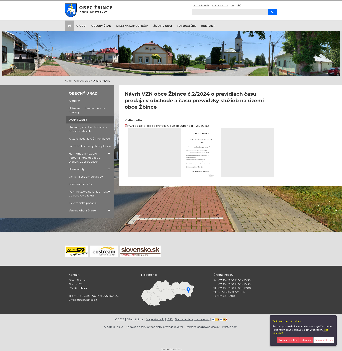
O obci (81, 25)
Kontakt (208, 25)
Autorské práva (113, 327)
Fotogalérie (186, 25)
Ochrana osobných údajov (86, 176)
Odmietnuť (306, 340)
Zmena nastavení (324, 340)
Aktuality (74, 100)
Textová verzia (201, 5)
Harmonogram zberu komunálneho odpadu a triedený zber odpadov (84, 157)
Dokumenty (76, 169)
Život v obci (162, 25)
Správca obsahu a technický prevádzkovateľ (154, 327)
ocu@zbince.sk (87, 299)
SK (239, 5)
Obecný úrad (101, 25)
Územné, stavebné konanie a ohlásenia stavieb (88, 129)
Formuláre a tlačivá (81, 184)
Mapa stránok (220, 5)
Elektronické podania (83, 203)
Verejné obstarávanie (82, 210)
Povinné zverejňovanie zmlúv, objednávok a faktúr (88, 193)
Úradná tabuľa (101, 80)
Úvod (68, 80)
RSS (232, 5)
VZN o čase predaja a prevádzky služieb (153, 125)
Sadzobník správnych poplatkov (90, 146)
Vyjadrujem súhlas (287, 340)
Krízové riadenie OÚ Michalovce (89, 138)
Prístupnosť (229, 327)
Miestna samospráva (132, 25)
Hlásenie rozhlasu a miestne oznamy (87, 110)
